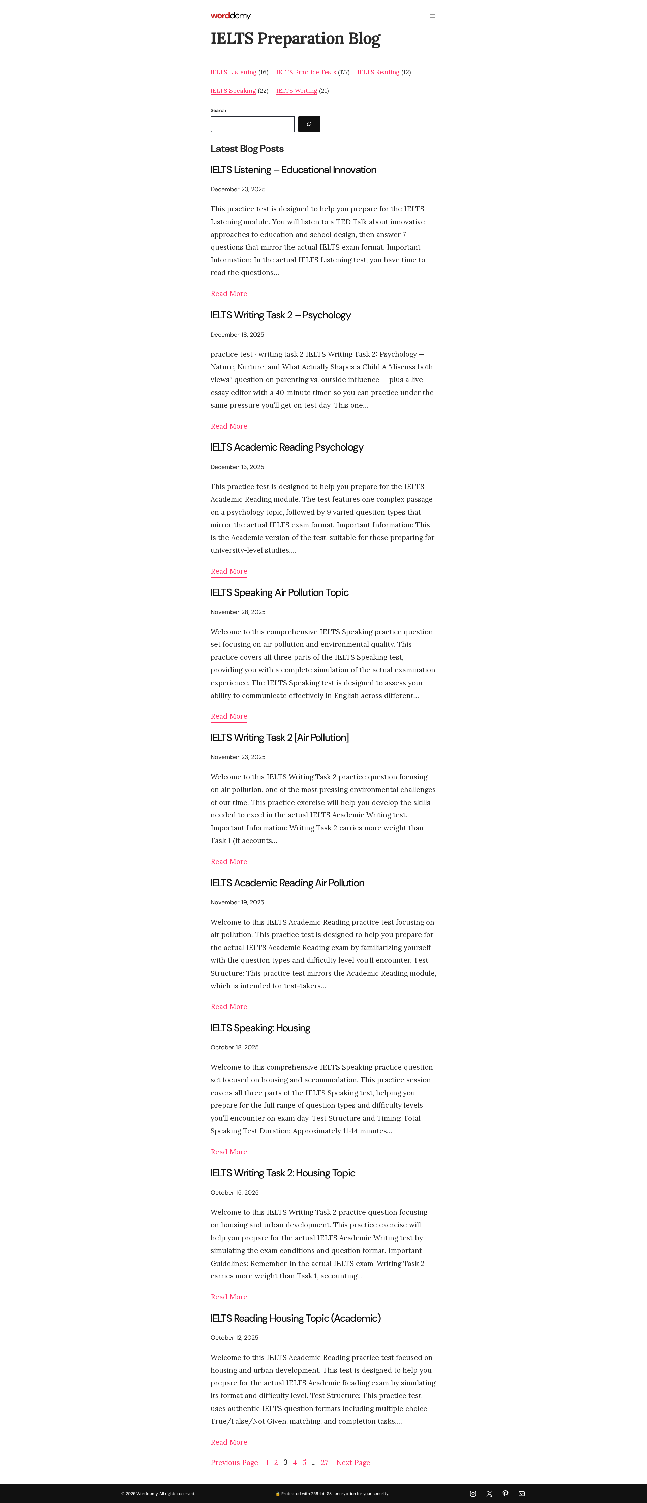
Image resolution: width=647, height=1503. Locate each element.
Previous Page (234, 1462)
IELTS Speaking (233, 90)
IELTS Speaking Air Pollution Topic (280, 592)
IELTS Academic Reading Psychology (287, 447)
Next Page (353, 1462)
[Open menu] (432, 16)
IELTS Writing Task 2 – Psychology (281, 315)
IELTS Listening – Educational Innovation (293, 169)
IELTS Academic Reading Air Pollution (287, 882)
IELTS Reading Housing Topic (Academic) (296, 1318)
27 (324, 1462)
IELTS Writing (296, 90)
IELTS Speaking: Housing (260, 1027)
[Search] (309, 124)
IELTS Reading (379, 72)
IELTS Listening (234, 72)
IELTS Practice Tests (306, 72)
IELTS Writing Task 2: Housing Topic (283, 1172)
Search (218, 110)
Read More (229, 293)
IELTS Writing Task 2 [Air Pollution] (279, 737)
